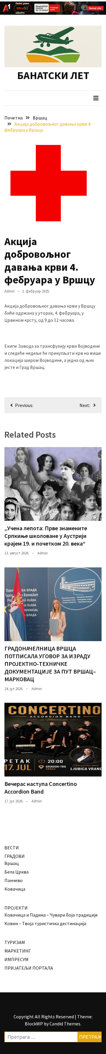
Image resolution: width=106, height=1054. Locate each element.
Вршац (11, 863)
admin (9, 291)
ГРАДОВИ (14, 856)
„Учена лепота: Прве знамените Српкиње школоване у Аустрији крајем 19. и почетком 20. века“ (45, 535)
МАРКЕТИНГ (17, 951)
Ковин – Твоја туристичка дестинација (45, 923)
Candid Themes (64, 1024)
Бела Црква (16, 872)
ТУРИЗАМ (14, 942)
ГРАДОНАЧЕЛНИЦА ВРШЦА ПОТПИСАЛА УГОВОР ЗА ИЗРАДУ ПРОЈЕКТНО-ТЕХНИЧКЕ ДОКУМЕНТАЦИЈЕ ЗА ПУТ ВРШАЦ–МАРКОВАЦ (50, 664)
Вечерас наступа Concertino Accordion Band (40, 787)
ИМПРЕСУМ (16, 959)
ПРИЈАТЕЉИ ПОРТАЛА (28, 968)
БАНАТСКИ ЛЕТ (53, 75)
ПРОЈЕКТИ (16, 908)
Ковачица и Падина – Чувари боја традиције (51, 915)
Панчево (13, 880)
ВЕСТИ (11, 848)
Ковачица (14, 889)
